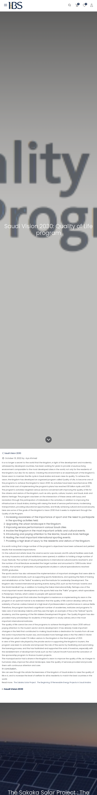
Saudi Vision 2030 (12, 453)
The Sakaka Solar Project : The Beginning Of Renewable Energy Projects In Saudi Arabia (52, 682)
